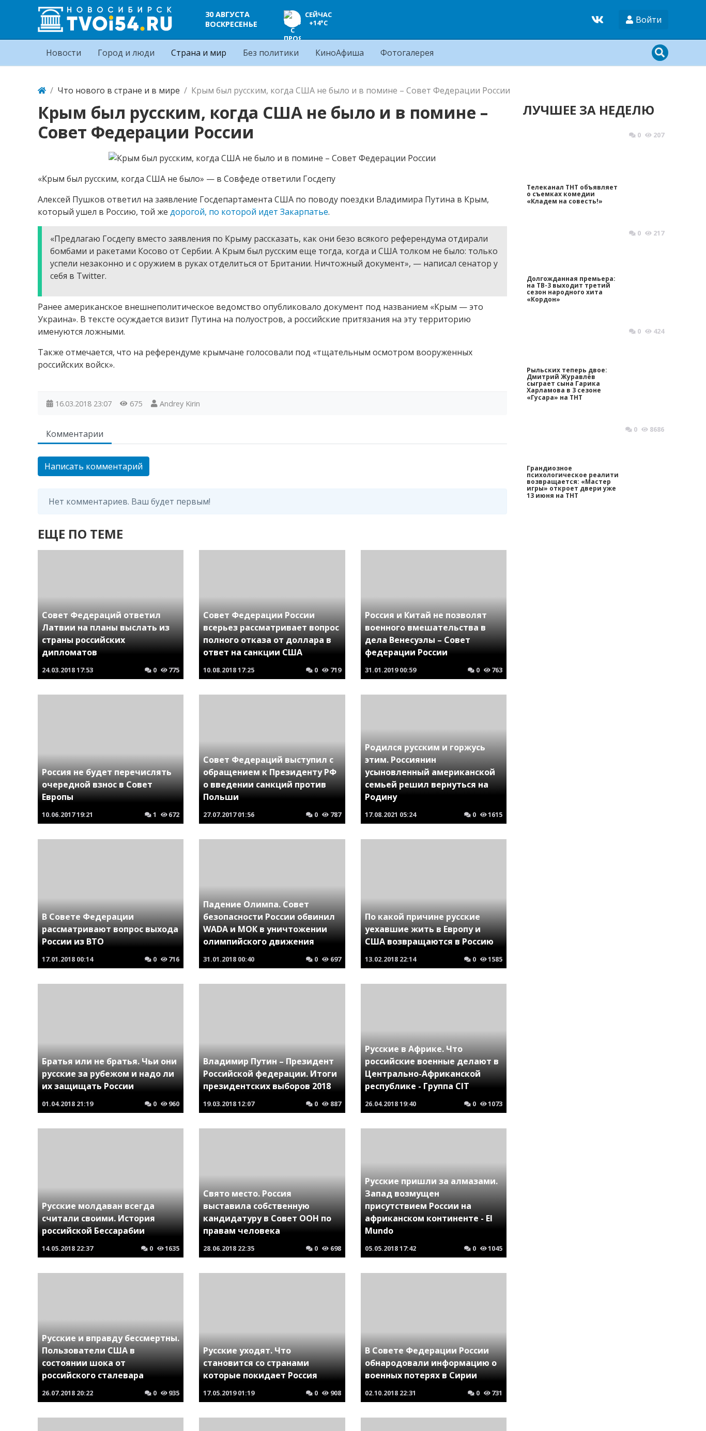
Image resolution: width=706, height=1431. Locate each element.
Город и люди (126, 52)
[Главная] (42, 90)
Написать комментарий (93, 466)
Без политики (271, 52)
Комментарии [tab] (74, 433)
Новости (63, 52)
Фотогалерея (407, 52)
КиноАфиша (339, 52)
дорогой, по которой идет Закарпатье (249, 211)
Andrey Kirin (180, 403)
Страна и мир (198, 52)
